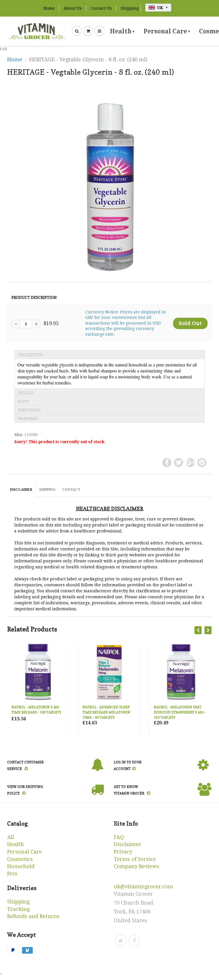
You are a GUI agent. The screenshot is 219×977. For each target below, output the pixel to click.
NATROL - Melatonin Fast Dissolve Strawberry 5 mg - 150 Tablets (180, 712)
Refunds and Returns (33, 916)
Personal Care (166, 31)
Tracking (18, 909)
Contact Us (101, 8)
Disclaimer (127, 844)
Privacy (123, 852)
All (10, 837)
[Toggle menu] (99, 31)
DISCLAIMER (21, 490)
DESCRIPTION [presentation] (30, 354)
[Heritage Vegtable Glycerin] (109, 187)
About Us (73, 8)
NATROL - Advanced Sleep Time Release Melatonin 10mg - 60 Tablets (106, 712)
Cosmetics (20, 859)
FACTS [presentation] (23, 401)
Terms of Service (135, 859)
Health (122, 31)
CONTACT (71, 490)
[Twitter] (120, 940)
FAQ (119, 837)
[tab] (109, 354)
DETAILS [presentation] (25, 393)
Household (21, 866)
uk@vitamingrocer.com (143, 886)
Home (49, 8)
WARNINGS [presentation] (28, 418)
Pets (12, 874)
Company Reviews (136, 866)
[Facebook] (134, 940)
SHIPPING (47, 490)
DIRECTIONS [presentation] (29, 410)
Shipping (130, 8)
